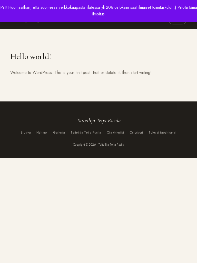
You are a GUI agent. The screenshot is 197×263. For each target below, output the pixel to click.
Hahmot (42, 132)
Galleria (59, 132)
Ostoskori (136, 132)
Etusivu (26, 132)
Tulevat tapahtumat (162, 132)
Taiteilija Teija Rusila (86, 132)
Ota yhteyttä (115, 132)
